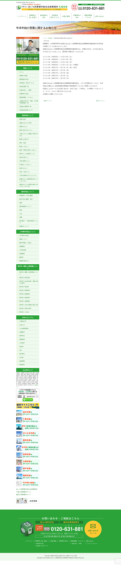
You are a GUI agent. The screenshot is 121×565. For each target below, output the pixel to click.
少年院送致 (22, 250)
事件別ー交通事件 (24, 301)
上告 (20, 213)
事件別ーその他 (24, 312)
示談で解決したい (24, 161)
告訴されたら (23, 168)
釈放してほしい (24, 146)
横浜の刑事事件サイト (23, 494)
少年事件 (22, 343)
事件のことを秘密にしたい (27, 153)
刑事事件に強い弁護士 (33, 16)
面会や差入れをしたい (26, 130)
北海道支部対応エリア (26, 110)
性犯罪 (21, 346)
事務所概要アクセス (88, 16)
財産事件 (22, 364)
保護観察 (22, 246)
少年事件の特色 (24, 235)
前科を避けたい (24, 157)
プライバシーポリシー (92, 543)
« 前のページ (47, 100)
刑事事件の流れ (77, 16)
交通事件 (22, 332)
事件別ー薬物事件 (24, 294)
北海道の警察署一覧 (25, 106)
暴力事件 (22, 354)
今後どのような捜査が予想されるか (28, 134)
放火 (20, 350)
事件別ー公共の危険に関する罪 (28, 305)
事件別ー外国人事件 (25, 308)
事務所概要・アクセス (26, 97)
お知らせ (22, 325)
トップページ (21, 16)
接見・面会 (22, 143)
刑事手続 (22, 336)
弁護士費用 (66, 16)
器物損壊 (22, 339)
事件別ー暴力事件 (24, 277)
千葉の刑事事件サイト (23, 492)
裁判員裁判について (25, 206)
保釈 (20, 203)
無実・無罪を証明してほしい (28, 150)
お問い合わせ (99, 16)
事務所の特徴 (23, 75)
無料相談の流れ (44, 16)
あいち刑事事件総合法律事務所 (26, 489)
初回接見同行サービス (54, 16)
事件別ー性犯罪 (24, 287)
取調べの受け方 (24, 139)
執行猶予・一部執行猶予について (28, 222)
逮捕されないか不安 (25, 123)
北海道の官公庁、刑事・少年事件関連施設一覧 (28, 102)
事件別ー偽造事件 (24, 297)
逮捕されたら (23, 126)
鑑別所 (21, 257)
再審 (20, 217)
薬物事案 (22, 361)
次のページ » (100, 100)
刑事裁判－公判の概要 (26, 195)
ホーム (21, 72)
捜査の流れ (22, 119)
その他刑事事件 (24, 328)
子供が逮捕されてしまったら (28, 175)
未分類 (50, 38)
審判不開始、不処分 (25, 243)
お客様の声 (22, 321)
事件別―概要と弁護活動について (28, 273)
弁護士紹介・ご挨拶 (25, 90)
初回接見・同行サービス (26, 83)
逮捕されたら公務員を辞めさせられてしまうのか (28, 185)
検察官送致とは (24, 261)
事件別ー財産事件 (24, 290)
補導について (23, 239)
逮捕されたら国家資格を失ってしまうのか (28, 180)
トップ (45, 38)
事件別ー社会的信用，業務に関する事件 (28, 282)
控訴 (20, 210)
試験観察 (22, 253)
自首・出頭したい (24, 172)
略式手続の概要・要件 (26, 199)
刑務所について (24, 226)
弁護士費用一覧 (24, 86)
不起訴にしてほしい (25, 164)
